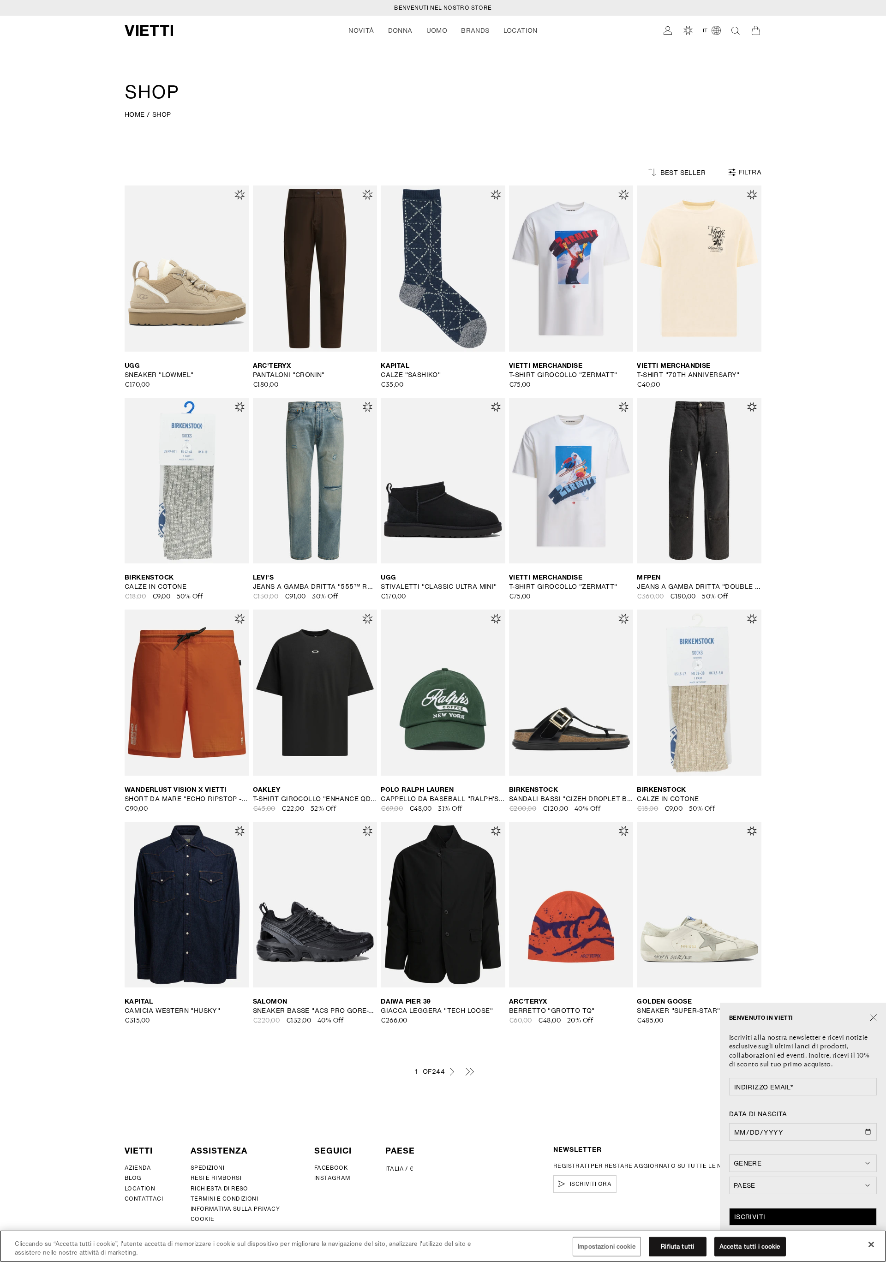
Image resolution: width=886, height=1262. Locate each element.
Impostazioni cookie (606, 1246)
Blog (133, 1178)
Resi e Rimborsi (216, 1178)
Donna (400, 30)
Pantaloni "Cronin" (289, 374)
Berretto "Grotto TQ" (552, 1010)
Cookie (202, 1219)
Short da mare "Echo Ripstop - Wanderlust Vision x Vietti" (187, 798)
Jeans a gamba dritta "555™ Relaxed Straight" (315, 586)
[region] (443, 1246)
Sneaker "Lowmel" (159, 374)
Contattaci (144, 1198)
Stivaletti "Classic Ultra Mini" (439, 586)
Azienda (138, 1168)
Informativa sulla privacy (235, 1209)
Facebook (331, 1168)
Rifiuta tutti (677, 1246)
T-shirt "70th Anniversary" (688, 374)
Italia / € (399, 1168)
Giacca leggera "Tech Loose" (437, 1010)
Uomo (437, 30)
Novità (361, 30)
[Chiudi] (873, 1018)
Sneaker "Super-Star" (678, 1010)
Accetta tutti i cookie (750, 1246)
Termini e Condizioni (224, 1198)
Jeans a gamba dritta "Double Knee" (699, 586)
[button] (361, 30)
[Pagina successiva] (451, 1071)
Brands (475, 30)
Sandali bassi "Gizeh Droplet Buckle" (571, 798)
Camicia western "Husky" (172, 1010)
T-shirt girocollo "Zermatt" (563, 374)
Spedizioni (207, 1168)
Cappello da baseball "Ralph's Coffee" (443, 798)
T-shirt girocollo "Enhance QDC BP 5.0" (315, 798)
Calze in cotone (155, 586)
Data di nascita (758, 1113)
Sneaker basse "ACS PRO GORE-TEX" (315, 1010)
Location (140, 1188)
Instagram (332, 1178)
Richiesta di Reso (219, 1188)
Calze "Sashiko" (411, 374)
